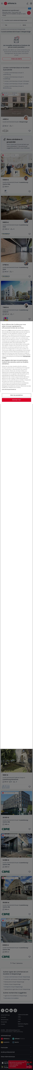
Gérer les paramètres (16, 395)
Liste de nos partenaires (9, 389)
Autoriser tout (16, 400)
